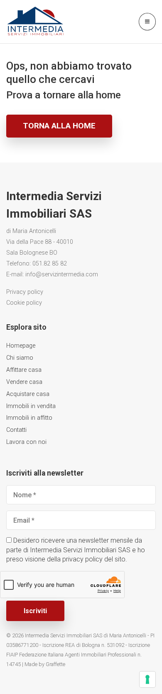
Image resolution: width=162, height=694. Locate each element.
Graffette (55, 664)
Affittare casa (24, 369)
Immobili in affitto (29, 417)
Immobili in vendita (31, 406)
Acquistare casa (27, 394)
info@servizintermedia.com (61, 274)
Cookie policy (24, 302)
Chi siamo (19, 357)
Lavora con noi (26, 442)
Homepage (20, 345)
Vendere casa (24, 382)
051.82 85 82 (49, 263)
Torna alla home (59, 125)
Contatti (16, 429)
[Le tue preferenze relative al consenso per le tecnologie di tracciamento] (147, 679)
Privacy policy (24, 292)
